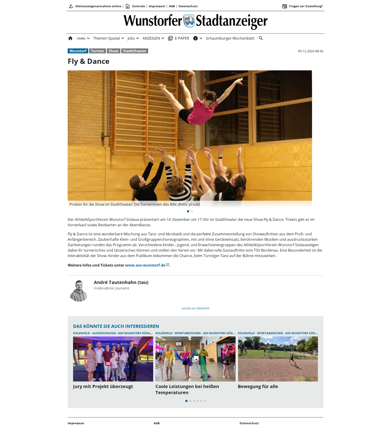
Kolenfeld (82, 333)
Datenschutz (188, 6)
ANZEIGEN (151, 38)
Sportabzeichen (188, 333)
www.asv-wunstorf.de (145, 265)
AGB (172, 6)
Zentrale (135, 6)
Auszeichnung (104, 333)
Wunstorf (77, 50)
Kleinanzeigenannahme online (94, 6)
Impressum (157, 6)
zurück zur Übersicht (195, 308)
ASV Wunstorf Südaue (136, 333)
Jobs (131, 38)
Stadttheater (134, 50)
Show (114, 50)
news (81, 38)
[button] (190, 204)
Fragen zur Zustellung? (302, 6)
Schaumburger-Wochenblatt (230, 38)
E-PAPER (178, 38)
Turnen (97, 50)
